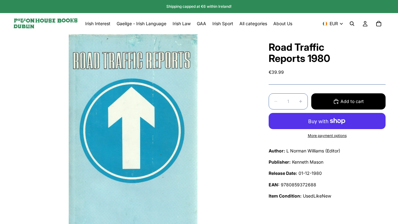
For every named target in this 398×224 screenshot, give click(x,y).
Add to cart (352, 101)
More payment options (327, 135)
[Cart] (379, 23)
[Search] (352, 23)
